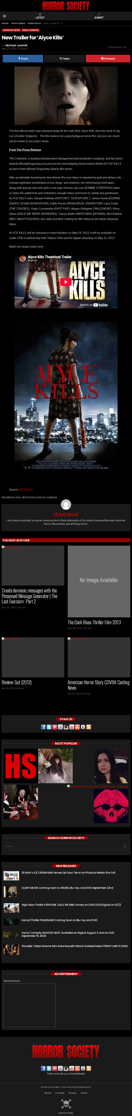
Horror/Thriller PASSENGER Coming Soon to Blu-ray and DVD (59, 920)
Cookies (59, 1093)
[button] (66, 96)
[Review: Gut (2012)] (33, 657)
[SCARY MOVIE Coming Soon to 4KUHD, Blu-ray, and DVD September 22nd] (11, 891)
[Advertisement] (29, 1005)
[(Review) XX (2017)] (111, 806)
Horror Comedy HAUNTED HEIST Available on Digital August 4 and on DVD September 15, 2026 (68, 934)
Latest (40, 17)
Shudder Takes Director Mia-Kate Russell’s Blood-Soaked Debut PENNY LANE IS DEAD (75, 946)
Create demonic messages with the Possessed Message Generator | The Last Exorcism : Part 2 (29, 596)
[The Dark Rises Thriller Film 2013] (99, 581)
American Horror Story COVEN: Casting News (98, 685)
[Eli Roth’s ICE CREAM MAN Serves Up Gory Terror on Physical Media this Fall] (11, 875)
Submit (99, 17)
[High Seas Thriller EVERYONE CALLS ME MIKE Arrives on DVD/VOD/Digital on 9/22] (11, 908)
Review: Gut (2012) (16, 682)
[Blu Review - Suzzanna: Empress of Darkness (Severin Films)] (55, 766)
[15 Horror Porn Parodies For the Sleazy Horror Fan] (21, 802)
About (48, 1093)
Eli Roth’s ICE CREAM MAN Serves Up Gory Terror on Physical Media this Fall (68, 872)
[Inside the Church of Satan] (21, 766)
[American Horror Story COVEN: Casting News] (99, 657)
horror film (12, 497)
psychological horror (40, 497)
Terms (83, 1093)
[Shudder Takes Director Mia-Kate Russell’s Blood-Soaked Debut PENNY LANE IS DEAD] (11, 950)
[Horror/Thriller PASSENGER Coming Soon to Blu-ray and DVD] (11, 922)
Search (125, 847)
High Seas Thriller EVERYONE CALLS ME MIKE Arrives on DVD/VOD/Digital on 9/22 (71, 905)
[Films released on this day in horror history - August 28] (97, 786)
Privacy (72, 1093)
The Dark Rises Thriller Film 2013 (94, 622)
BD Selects (26, 489)
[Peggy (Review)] (111, 766)
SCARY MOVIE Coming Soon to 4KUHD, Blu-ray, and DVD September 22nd (67, 888)
